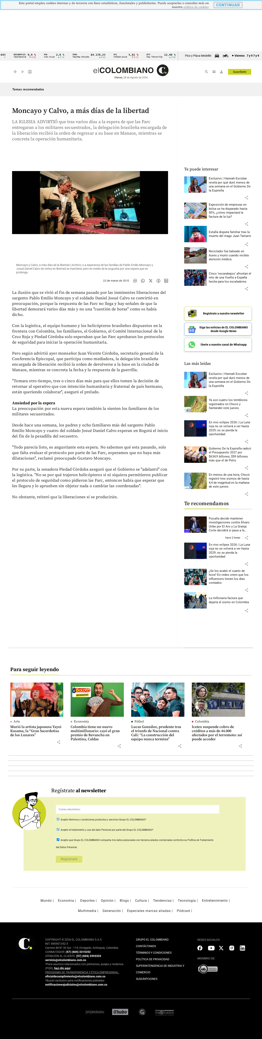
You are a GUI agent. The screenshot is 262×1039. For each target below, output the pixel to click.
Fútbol (139, 721)
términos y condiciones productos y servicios (94, 819)
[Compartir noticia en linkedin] (166, 281)
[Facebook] (158, 281)
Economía (81, 721)
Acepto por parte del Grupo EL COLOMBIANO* (106, 829)
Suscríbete (239, 71)
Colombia (202, 721)
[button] (246, 198)
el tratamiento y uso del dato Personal (89, 829)
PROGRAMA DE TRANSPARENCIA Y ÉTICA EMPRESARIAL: (82, 972)
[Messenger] (135, 281)
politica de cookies (196, 7)
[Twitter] (150, 280)
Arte (17, 721)
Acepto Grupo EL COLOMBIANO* (103, 819)
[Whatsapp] (143, 281)
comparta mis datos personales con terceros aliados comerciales (136, 840)
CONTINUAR (228, 5)
